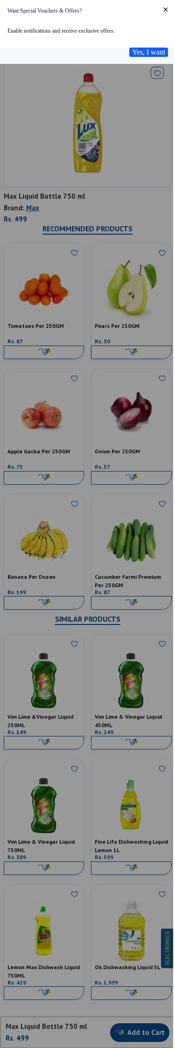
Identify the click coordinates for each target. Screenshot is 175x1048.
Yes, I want (148, 52)
